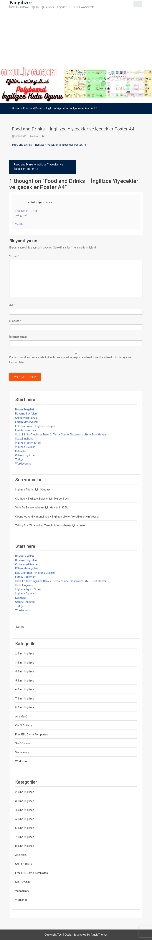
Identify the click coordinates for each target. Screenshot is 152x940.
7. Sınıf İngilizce (24, 698)
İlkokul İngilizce (24, 438)
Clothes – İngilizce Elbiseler (32, 498)
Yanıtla (19, 224)
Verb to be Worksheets (29, 507)
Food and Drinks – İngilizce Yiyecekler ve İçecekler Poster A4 (73, 129)
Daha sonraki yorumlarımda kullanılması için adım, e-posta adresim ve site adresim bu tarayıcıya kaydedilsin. (70, 360)
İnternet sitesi (18, 337)
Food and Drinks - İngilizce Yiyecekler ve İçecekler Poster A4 (49, 144)
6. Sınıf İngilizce (24, 689)
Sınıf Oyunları (23, 743)
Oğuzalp (45, 489)
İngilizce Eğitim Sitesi (28, 443)
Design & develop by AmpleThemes (86, 934)
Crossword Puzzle (26, 418)
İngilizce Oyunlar (25, 447)
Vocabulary (22, 752)
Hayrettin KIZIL (59, 507)
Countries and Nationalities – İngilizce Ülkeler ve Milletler (50, 516)
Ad (12, 305)
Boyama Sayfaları (26, 413)
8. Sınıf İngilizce (24, 707)
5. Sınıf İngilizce (24, 680)
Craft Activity (23, 725)
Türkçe (19, 459)
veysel (94, 516)
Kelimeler (20, 451)
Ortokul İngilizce (25, 455)
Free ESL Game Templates (31, 734)
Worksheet (22, 761)
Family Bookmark (25, 430)
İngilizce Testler (24, 489)
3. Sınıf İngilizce (24, 662)
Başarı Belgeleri (24, 409)
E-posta (15, 321)
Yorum (14, 256)
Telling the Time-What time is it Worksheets (43, 525)
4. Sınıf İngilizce (24, 671)
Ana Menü (21, 716)
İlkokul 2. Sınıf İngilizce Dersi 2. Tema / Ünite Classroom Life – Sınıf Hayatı (60, 434)
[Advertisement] (76, 38)
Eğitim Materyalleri (26, 422)
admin (35, 136)
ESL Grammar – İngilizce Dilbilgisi (35, 426)
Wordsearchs (23, 463)
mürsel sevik (61, 498)
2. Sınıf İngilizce (24, 653)
